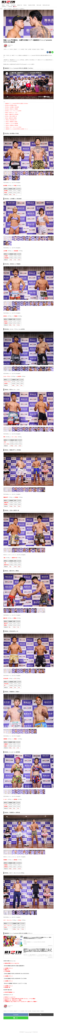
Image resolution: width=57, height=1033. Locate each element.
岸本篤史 (16, 497)
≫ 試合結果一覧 (6, 987)
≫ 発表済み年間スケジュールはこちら (11, 963)
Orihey (19, 920)
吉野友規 (15, 859)
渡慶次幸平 (5, 497)
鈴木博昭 (5, 185)
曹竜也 (15, 618)
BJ (15, 678)
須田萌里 (15, 799)
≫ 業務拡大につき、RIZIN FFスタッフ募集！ (12, 1000)
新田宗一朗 (14, 557)
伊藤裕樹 (5, 738)
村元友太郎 (5, 678)
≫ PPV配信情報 (6, 971)
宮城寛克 (5, 859)
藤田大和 (5, 618)
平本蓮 (15, 185)
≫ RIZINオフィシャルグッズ (9, 997)
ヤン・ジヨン (14, 436)
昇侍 (4, 436)
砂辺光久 (5, 316)
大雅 (4, 557)
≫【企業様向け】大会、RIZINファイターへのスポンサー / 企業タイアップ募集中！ (20, 1001)
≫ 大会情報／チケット (8, 968)
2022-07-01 (10, 45)
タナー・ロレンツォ (7, 920)
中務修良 (16, 316)
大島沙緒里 (16, 250)
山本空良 (19, 376)
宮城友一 (16, 738)
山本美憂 (5, 250)
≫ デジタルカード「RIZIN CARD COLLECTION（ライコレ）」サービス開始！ (19, 998)
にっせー (5, 799)
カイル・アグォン (7, 376)
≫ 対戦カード (6, 969)
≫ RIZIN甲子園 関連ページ (9, 992)
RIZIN (9, 46)
